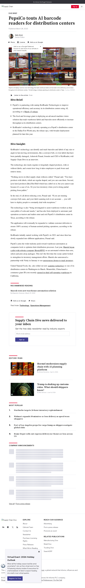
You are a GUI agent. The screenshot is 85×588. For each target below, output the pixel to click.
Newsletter (27, 534)
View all (11, 504)
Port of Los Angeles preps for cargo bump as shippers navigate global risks (43, 426)
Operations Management (40, 305)
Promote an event (50, 531)
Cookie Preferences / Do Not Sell (50, 580)
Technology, (25, 305)
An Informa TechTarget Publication (42, 2)
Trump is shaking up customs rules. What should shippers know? (53, 387)
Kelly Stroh (19, 35)
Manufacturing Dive (51, 540)
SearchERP (48, 551)
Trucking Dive (49, 548)
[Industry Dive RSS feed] (17, 527)
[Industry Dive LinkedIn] (3, 527)
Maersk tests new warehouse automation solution (33, 290)
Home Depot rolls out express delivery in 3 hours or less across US (43, 435)
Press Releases (28, 545)
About (25, 524)
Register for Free (15, 578)
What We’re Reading (30, 548)
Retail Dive (47, 544)
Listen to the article (23, 95)
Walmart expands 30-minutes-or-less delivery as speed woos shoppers (41, 417)
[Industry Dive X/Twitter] (12, 527)
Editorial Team (28, 527)
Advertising (48, 524)
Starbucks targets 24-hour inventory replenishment (38, 410)
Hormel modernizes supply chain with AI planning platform (52, 366)
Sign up (75, 6)
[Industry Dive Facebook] (8, 527)
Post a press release (23, 504)
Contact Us (27, 531)
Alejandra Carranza (18, 293)
